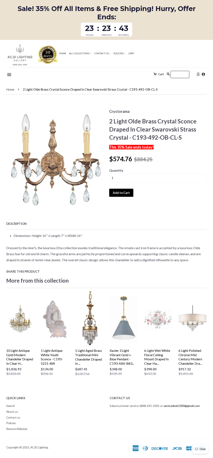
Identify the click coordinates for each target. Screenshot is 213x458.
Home (62, 53)
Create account (203, 74)
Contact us (101, 53)
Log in (198, 74)
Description (16, 223)
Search (10, 406)
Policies (119, 53)
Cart (131, 53)
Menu (9, 74)
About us (12, 411)
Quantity (116, 170)
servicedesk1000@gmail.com (181, 406)
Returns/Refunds (16, 429)
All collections (79, 53)
